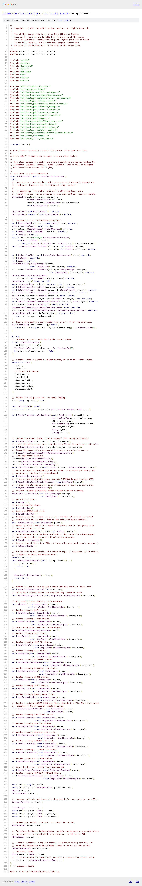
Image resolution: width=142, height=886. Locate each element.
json (137, 881)
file (60, 20)
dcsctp (54, 13)
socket (64, 13)
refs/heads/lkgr (29, 13)
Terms (32, 881)
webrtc (7, 13)
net (46, 13)
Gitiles (16, 881)
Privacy (24, 881)
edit (67, 20)
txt (130, 881)
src (15, 13)
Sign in (136, 4)
